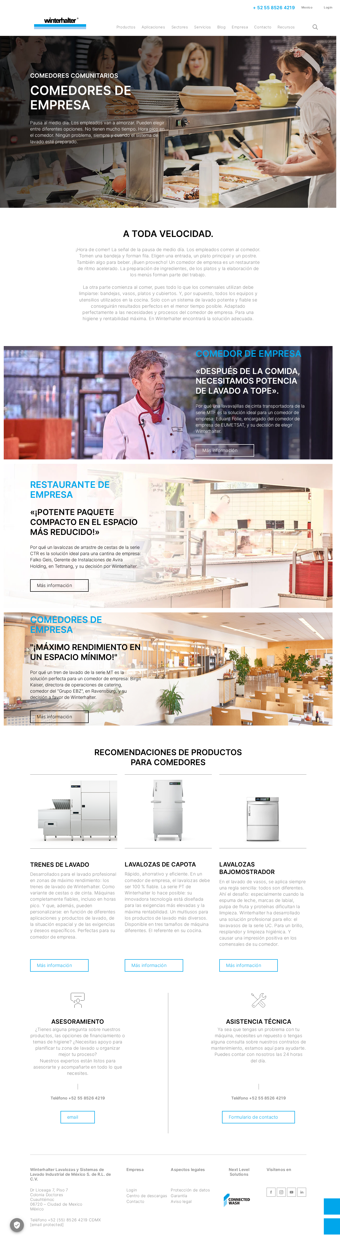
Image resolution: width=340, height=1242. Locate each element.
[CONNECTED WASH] (237, 1200)
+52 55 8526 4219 (86, 1098)
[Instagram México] (281, 1192)
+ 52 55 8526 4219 (273, 7)
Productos (125, 27)
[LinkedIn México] (301, 1192)
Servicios (202, 27)
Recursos (286, 27)
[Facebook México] (271, 1192)
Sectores (179, 27)
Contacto (262, 27)
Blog (221, 27)
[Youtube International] (291, 1192)
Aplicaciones (153, 27)
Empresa (240, 27)
